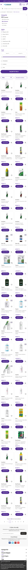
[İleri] (21, 522)
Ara (25, 8)
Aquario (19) (5, 32)
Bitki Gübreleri (5, 21)
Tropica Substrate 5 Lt (19, 266)
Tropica (2, 265)
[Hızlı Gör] (11, 98)
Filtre (3, 77)
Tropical (3, 177)
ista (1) (4, 36)
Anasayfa (4, 11)
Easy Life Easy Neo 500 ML (6, 245)
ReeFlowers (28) (6, 41)
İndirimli (4, 64)
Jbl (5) (4, 39)
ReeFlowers (3, 134)
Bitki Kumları (4, 23)
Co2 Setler (4, 25)
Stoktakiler (5, 60)
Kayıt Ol (23, 533)
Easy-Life (3, 243)
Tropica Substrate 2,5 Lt (6, 266)
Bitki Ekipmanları (5, 19)
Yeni (4, 67)
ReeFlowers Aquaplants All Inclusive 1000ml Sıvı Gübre (20, 443)
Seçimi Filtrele (14, 71)
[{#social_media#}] (10, 542)
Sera (16, 112)
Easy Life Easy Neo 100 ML (20, 245)
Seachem (3, 90)
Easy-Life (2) (5, 34)
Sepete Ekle (5, 98)
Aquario (3, 330)
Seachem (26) (6, 43)
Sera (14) (5, 46)
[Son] (24, 522)
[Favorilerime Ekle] (11, 88)
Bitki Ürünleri (9, 11)
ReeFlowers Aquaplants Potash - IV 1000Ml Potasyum (20, 137)
